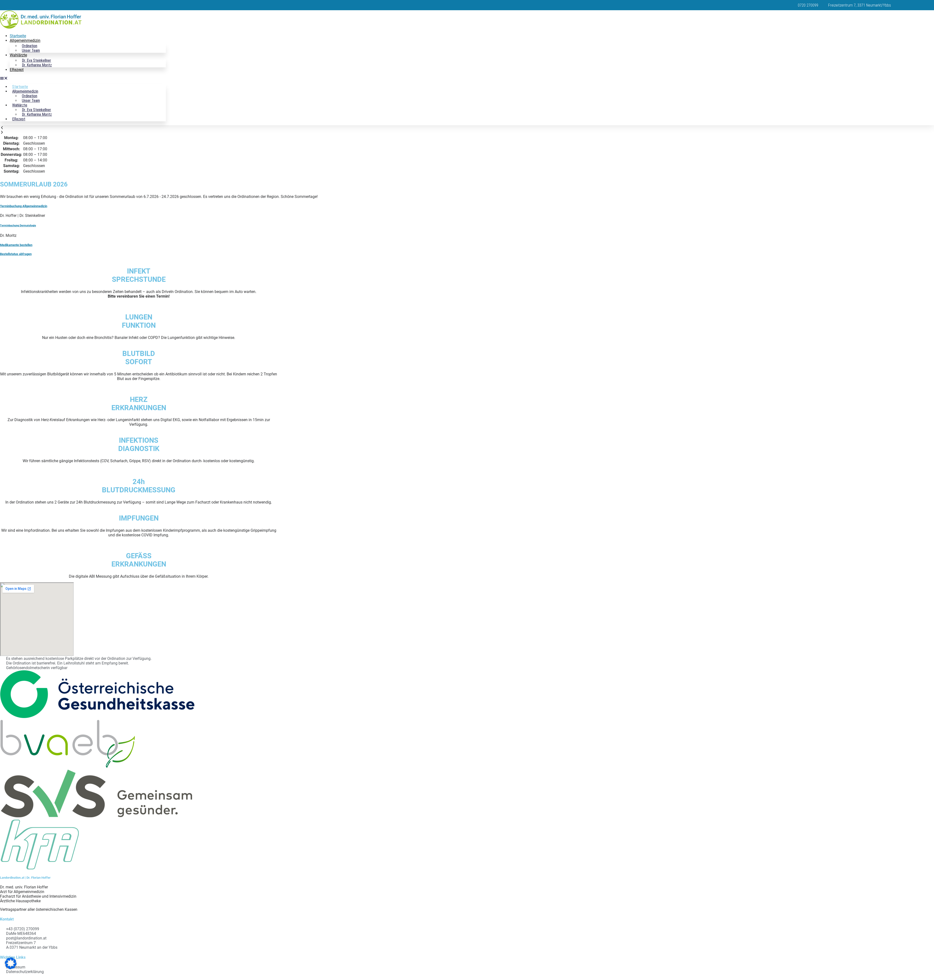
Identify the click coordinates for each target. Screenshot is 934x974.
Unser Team (31, 50)
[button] (83, 78)
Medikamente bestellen (16, 245)
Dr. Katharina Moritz (37, 65)
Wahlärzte (18, 55)
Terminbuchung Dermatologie (18, 225)
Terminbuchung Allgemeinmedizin (23, 206)
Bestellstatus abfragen (16, 254)
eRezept (17, 69)
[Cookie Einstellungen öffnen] (11, 967)
